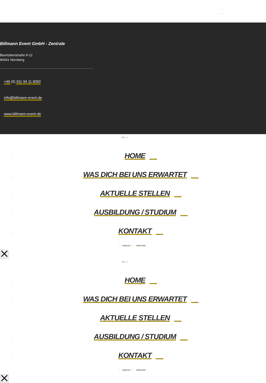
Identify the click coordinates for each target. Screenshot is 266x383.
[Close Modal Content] (4, 254)
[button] (221, 11)
